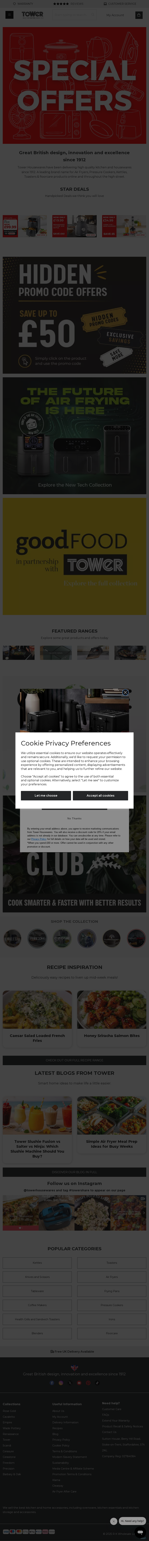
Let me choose (46, 795)
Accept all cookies (100, 795)
